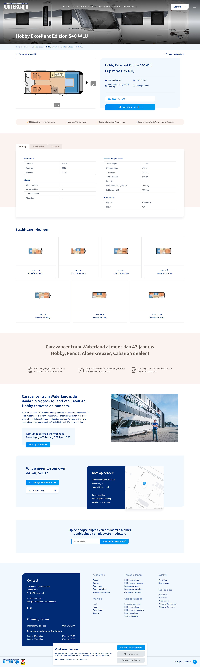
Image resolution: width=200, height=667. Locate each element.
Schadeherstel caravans (167, 604)
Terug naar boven (182, 661)
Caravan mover (164, 583)
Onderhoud (163, 598)
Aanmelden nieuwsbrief (114, 541)
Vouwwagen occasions (101, 592)
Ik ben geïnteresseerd (128, 107)
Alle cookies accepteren (131, 647)
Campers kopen (133, 598)
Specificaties (39, 146)
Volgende (178, 54)
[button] (93, 83)
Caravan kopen (133, 574)
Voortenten (163, 580)
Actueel (95, 580)
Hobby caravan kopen (132, 580)
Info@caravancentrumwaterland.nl (41, 601)
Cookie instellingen (131, 660)
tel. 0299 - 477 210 (116, 99)
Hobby (95, 607)
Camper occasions (131, 616)
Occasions (104, 7)
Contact (178, 7)
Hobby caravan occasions (133, 583)
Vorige (169, 54)
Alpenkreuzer (98, 610)
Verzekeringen (164, 601)
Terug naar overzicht (27, 54)
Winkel (117, 7)
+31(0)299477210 (34, 598)
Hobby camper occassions (134, 610)
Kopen (66, 7)
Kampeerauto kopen (131, 613)
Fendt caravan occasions (133, 589)
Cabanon (96, 613)
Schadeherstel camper (167, 607)
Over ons (96, 583)
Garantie (55, 146)
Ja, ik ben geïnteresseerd (40, 482)
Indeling (22, 146)
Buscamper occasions (132, 604)
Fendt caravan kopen (131, 586)
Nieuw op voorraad (84, 7)
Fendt (95, 604)
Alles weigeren (131, 654)
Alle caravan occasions (132, 592)
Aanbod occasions (99, 589)
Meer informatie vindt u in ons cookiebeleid (71, 659)
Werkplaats (130, 7)
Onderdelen (163, 595)
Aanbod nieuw (98, 586)
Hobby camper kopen (132, 607)
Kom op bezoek (36, 444)
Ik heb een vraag (37, 490)
